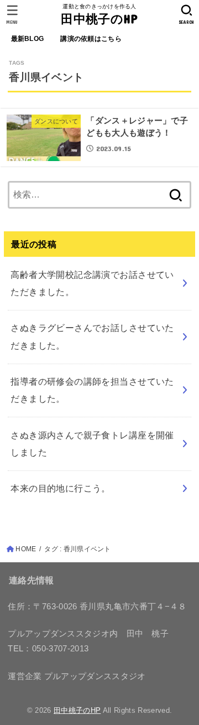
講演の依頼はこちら (91, 38)
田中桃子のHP (99, 18)
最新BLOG (27, 38)
